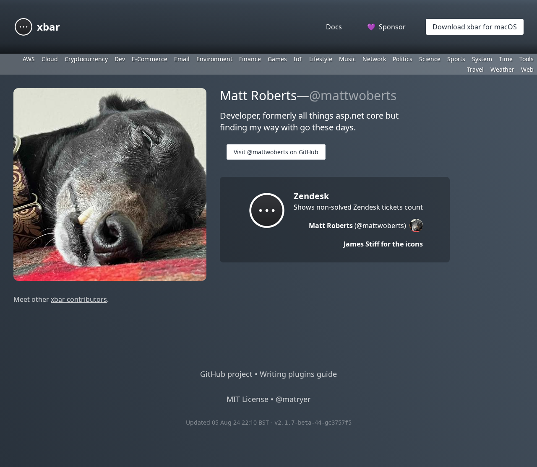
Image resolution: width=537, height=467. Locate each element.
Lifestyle (320, 59)
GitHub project (226, 374)
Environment (214, 59)
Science (430, 59)
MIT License (247, 399)
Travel (475, 69)
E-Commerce (149, 59)
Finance (250, 59)
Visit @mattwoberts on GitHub (276, 152)
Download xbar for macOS (475, 26)
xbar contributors (79, 299)
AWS (29, 59)
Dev (120, 59)
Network (374, 59)
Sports (456, 59)
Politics (402, 59)
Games (277, 59)
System (482, 59)
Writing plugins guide (298, 374)
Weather (502, 69)
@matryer (293, 399)
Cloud (50, 59)
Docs (334, 26)
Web (527, 69)
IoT (298, 59)
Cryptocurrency (86, 59)
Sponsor (386, 26)
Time (506, 59)
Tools (526, 59)
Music (347, 59)
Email (182, 59)
